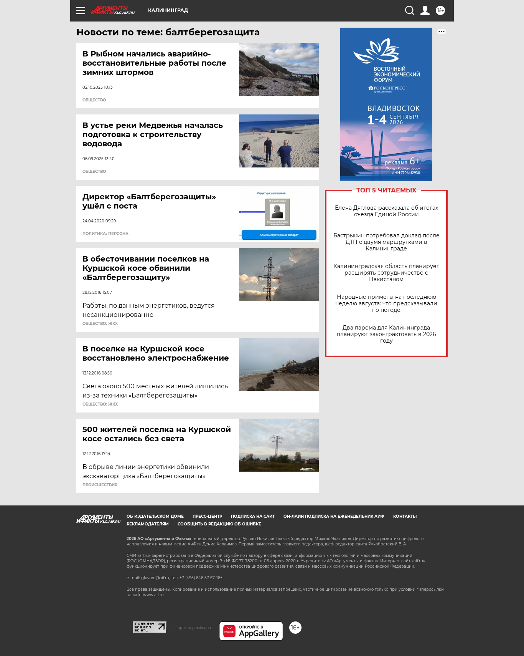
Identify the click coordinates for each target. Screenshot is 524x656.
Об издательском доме (155, 516)
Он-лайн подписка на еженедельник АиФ (333, 516)
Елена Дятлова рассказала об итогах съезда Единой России (386, 211)
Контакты (405, 516)
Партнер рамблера (193, 627)
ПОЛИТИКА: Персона (105, 234)
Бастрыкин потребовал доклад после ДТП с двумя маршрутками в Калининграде (386, 242)
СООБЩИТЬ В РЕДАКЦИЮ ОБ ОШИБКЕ (219, 524)
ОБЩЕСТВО (94, 100)
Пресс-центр (207, 516)
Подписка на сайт (253, 516)
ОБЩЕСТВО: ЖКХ (100, 324)
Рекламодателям (148, 524)
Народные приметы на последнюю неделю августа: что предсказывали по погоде (386, 303)
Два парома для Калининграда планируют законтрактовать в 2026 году (386, 334)
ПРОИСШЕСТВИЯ (99, 485)
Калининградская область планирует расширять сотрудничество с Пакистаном (386, 273)
